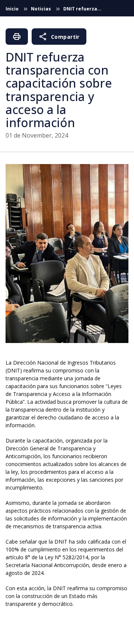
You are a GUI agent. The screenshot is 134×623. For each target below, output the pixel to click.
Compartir (59, 36)
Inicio (13, 9)
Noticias (41, 9)
